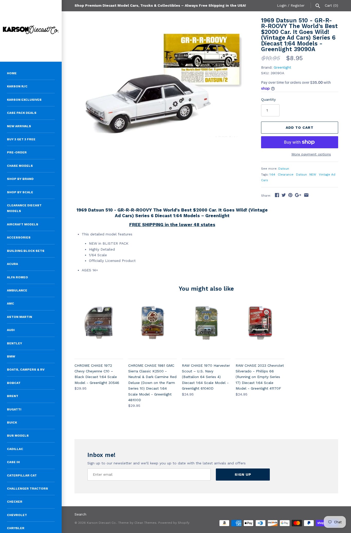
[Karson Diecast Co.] (31, 31)
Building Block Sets (25, 251)
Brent (12, 396)
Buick (12, 422)
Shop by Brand (20, 179)
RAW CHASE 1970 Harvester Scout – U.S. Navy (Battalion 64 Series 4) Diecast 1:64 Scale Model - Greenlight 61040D (206, 377)
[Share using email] (306, 195)
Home (12, 73)
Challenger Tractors (27, 488)
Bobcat (14, 383)
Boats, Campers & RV (25, 369)
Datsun (283, 168)
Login (282, 5)
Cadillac (15, 449)
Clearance (285, 174)
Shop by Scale (20, 192)
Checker (14, 501)
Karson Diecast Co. (101, 523)
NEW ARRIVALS (19, 126)
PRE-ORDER (17, 152)
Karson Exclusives (24, 100)
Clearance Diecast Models (24, 208)
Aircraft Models (22, 224)
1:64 (272, 174)
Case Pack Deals (21, 113)
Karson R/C (17, 86)
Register (297, 5)
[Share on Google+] (298, 195)
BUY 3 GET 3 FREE (21, 139)
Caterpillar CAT (22, 475)
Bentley (14, 343)
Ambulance (17, 290)
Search (80, 514)
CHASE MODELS (20, 166)
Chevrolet (17, 515)
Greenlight (282, 67)
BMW (11, 356)
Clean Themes (145, 523)
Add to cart (299, 127)
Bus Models (18, 435)
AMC (10, 303)
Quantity (268, 99)
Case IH (13, 462)
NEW (312, 174)
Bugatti (14, 409)
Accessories (19, 237)
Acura (12, 264)
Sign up (243, 474)
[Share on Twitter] (284, 195)
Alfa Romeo (17, 277)
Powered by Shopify (173, 523)
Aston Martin (19, 317)
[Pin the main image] (290, 195)
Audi (11, 330)
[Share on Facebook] (277, 195)
